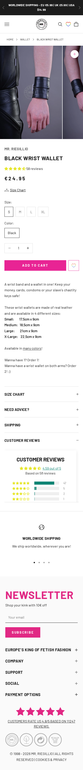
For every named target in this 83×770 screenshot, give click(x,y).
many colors (32, 348)
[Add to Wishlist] (73, 265)
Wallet (25, 39)
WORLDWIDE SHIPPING (41, 538)
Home (10, 39)
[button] (15, 168)
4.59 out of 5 (51, 468)
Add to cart (35, 265)
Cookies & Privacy (51, 759)
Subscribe (23, 632)
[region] (41, 540)
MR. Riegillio (16, 149)
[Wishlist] (68, 24)
